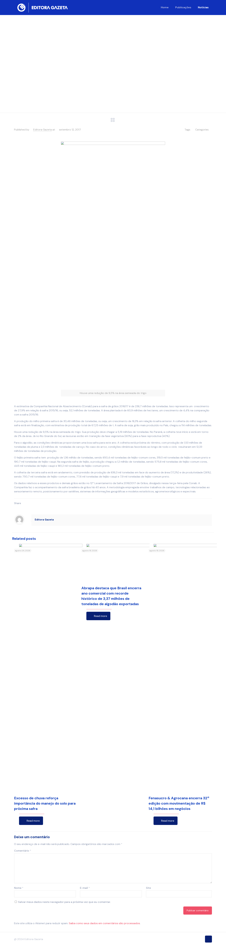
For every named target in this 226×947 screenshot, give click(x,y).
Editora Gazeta (42, 129)
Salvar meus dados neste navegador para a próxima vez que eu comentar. (64, 902)
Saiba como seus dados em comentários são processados (104, 923)
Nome (18, 888)
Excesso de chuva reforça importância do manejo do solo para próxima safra (45, 803)
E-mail (85, 888)
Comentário (22, 850)
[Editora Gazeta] (42, 7)
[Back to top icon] (208, 939)
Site (148, 888)
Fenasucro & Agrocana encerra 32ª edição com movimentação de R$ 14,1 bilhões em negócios (179, 803)
